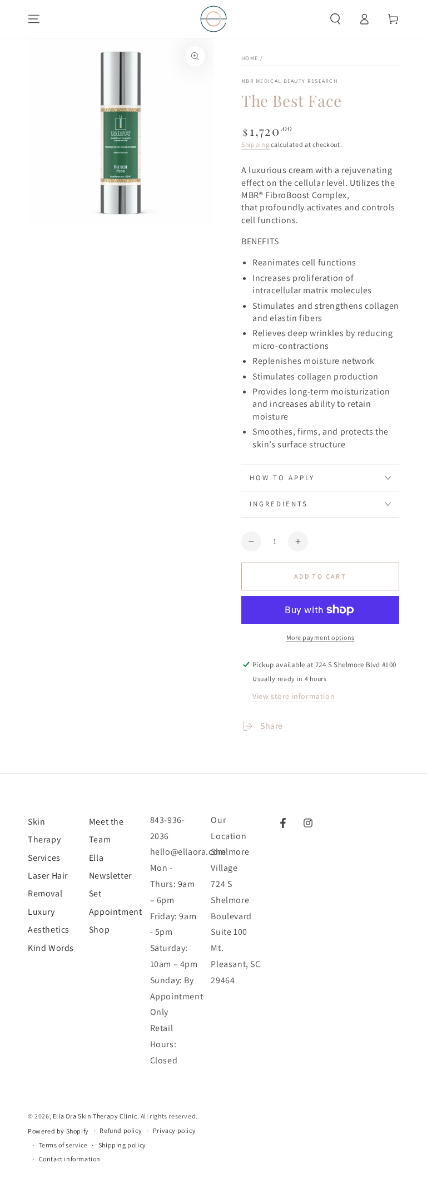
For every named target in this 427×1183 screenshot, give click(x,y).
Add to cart (320, 576)
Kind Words (51, 948)
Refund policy (121, 1130)
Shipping (255, 144)
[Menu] (33, 19)
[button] (335, 19)
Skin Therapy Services (44, 840)
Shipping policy (122, 1145)
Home (249, 58)
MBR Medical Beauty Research (289, 81)
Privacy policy (174, 1130)
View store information (293, 696)
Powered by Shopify (58, 1131)
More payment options (320, 637)
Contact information (70, 1159)
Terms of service (63, 1145)
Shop (99, 929)
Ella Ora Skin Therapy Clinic (95, 1116)
